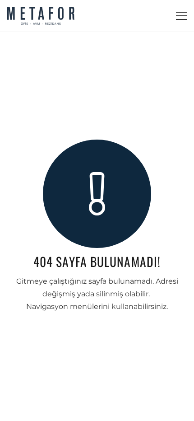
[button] (181, 16)
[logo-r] (40, 16)
